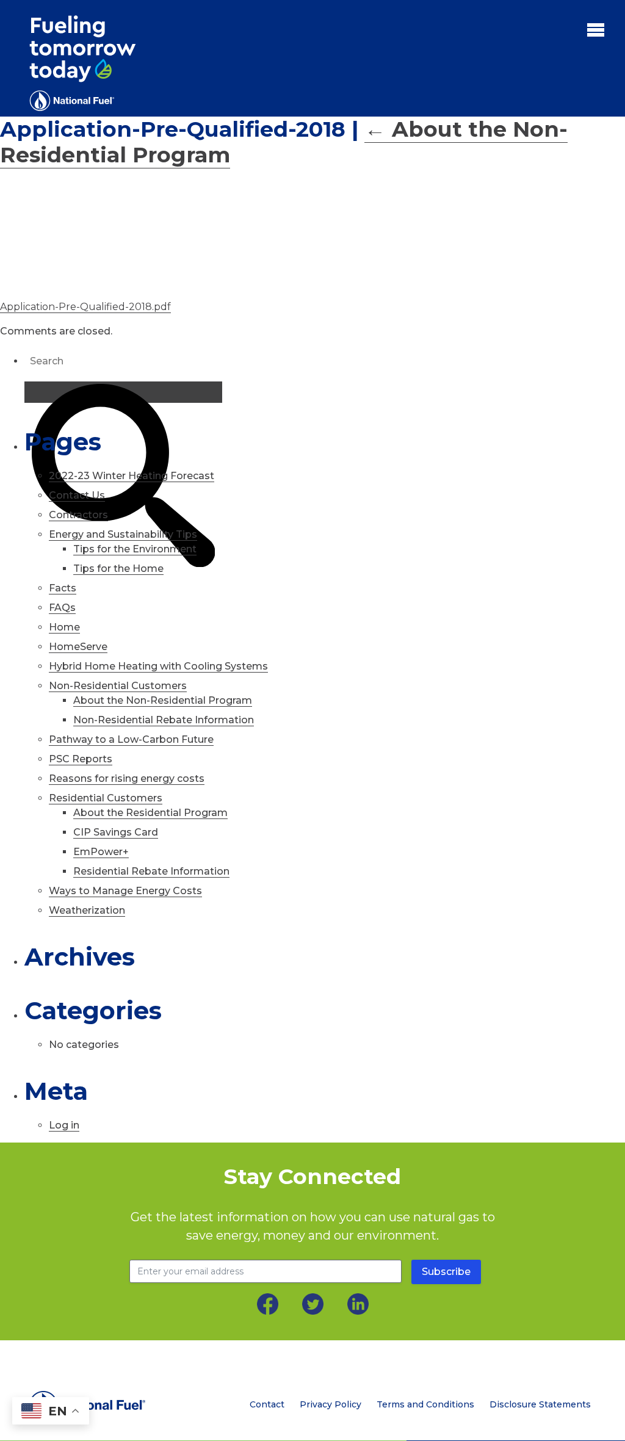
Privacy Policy (330, 1404)
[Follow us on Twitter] (312, 1304)
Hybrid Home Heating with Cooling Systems (158, 666)
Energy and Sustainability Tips (123, 534)
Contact (267, 1404)
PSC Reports (80, 759)
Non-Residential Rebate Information (163, 720)
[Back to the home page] (94, 1405)
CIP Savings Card (115, 832)
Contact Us (77, 495)
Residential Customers (105, 798)
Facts (62, 588)
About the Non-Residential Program (162, 700)
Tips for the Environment (135, 549)
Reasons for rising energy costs (126, 778)
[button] (595, 29)
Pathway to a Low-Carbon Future (131, 739)
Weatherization (87, 910)
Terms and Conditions (425, 1404)
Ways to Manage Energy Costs (125, 891)
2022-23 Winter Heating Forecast (131, 476)
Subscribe (446, 1271)
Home (64, 627)
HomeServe (78, 646)
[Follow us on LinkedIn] (358, 1304)
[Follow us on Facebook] (267, 1304)
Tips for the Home (118, 568)
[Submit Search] (123, 392)
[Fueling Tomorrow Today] (82, 63)
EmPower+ (101, 852)
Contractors (78, 515)
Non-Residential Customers (118, 686)
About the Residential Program (150, 812)
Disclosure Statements (540, 1404)
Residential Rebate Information (151, 871)
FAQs (62, 607)
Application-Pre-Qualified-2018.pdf (85, 306)
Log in (64, 1125)
